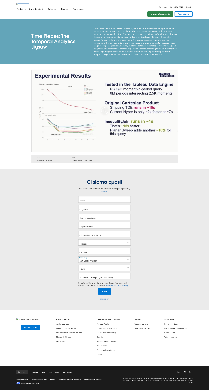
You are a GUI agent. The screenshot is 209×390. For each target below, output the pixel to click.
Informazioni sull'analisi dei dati (69, 333)
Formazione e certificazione (175, 328)
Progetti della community (107, 341)
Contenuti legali (22, 379)
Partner (137, 319)
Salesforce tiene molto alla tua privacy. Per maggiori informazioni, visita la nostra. (103, 284)
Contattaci (163, 7)
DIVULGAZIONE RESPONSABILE (70, 379)
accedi (104, 191)
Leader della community (106, 333)
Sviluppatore (54, 372)
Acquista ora (183, 14)
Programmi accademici (106, 350)
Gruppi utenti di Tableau (107, 328)
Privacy (52, 379)
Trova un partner (141, 324)
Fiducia (35, 372)
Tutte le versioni (170, 337)
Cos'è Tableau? (63, 319)
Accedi (188, 7)
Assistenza (169, 319)
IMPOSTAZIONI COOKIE (93, 379)
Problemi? (104, 299)
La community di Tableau (108, 319)
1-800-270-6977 (176, 7)
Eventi (99, 354)
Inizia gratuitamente (160, 14)
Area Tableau (102, 346)
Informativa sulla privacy (116, 285)
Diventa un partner (142, 328)
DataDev (100, 337)
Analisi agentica (62, 324)
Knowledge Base (171, 324)
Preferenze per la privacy (30, 383)
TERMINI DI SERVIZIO (39, 379)
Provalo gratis (30, 327)
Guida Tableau (170, 333)
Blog (43, 372)
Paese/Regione (84, 258)
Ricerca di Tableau (63, 337)
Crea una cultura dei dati (66, 328)
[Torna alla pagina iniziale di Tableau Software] (26, 2)
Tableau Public (103, 324)
